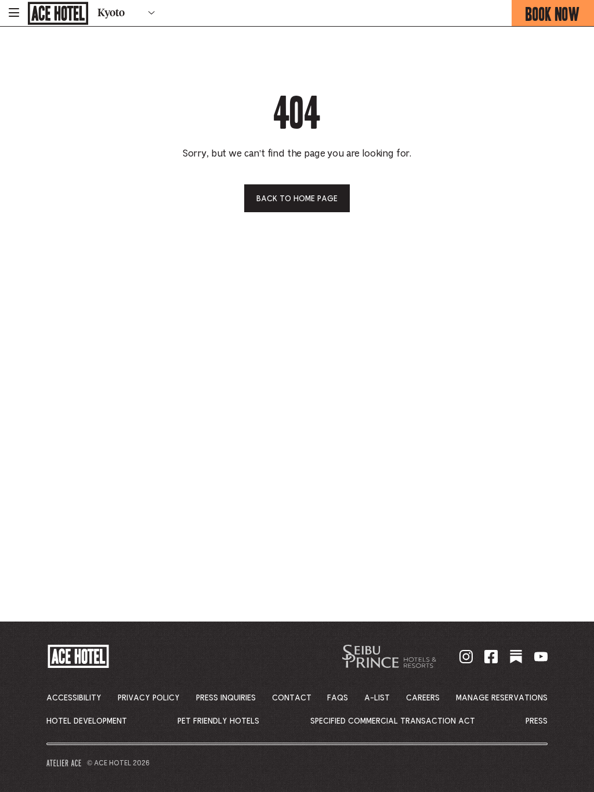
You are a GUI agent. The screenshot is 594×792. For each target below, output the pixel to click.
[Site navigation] (14, 13)
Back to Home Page (297, 199)
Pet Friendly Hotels (218, 721)
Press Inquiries (226, 698)
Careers (423, 698)
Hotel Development (86, 721)
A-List (377, 698)
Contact (292, 698)
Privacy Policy (149, 698)
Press (537, 721)
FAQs (337, 698)
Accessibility (74, 698)
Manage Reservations (502, 698)
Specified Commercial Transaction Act (392, 721)
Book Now (560, 14)
